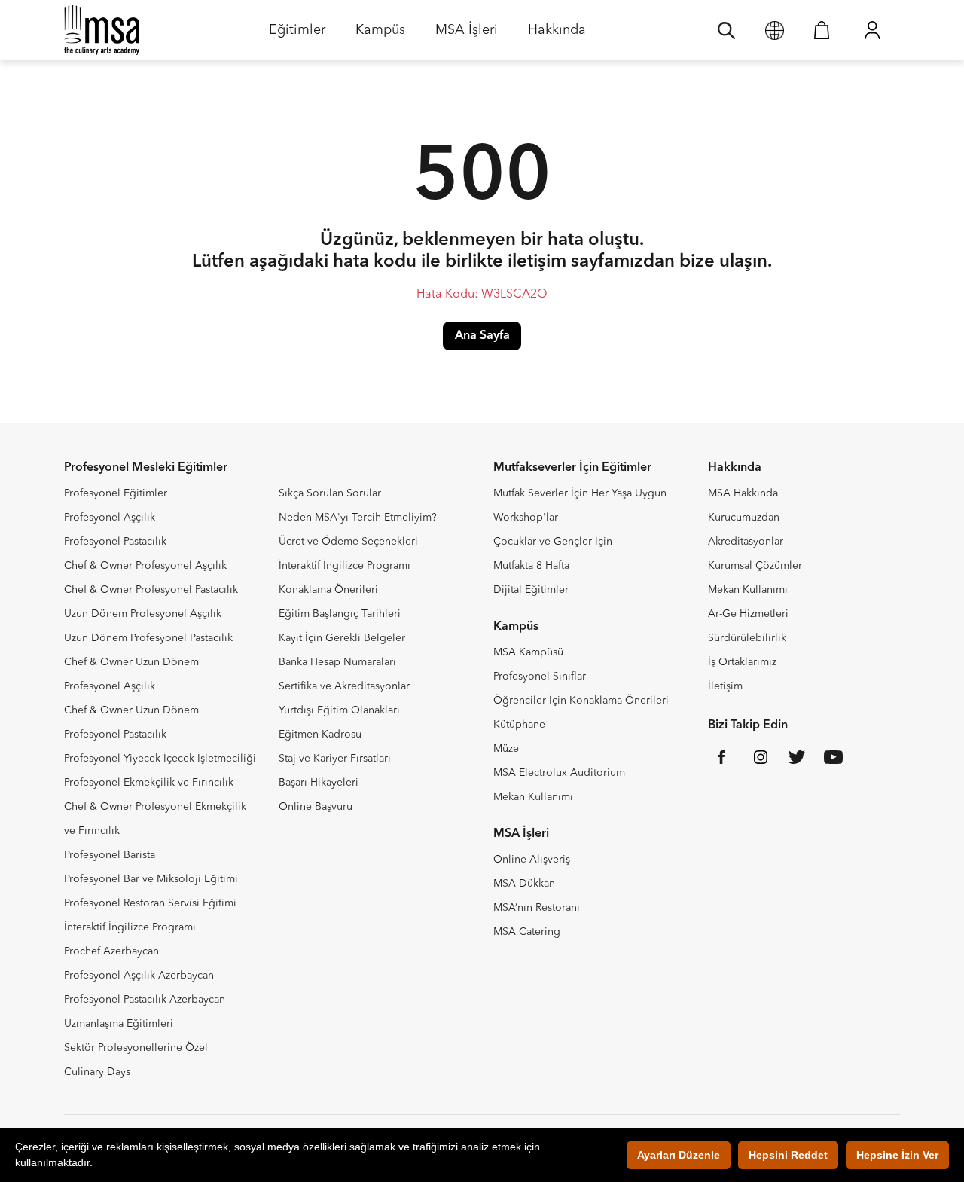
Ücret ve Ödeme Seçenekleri (348, 541)
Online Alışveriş (531, 859)
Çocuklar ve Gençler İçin (552, 541)
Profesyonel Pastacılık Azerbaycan (144, 999)
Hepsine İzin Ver (897, 1155)
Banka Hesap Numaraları (337, 662)
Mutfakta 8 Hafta (531, 565)
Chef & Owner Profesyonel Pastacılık (151, 590)
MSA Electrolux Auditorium (559, 773)
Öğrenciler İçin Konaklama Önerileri (581, 700)
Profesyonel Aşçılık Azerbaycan (139, 975)
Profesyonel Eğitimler (115, 493)
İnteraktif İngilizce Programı (130, 927)
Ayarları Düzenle (678, 1155)
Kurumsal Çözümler (755, 565)
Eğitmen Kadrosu (320, 734)
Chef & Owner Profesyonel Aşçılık (145, 565)
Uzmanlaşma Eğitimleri (118, 1024)
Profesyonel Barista (109, 855)
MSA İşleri (466, 35)
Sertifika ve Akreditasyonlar (344, 686)
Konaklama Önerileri (328, 590)
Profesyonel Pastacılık (115, 541)
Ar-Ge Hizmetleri (748, 614)
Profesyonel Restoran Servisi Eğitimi (150, 903)
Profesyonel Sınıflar (539, 676)
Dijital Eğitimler (531, 590)
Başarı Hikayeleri (318, 782)
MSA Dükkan (524, 883)
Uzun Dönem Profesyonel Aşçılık (142, 614)
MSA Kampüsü (528, 652)
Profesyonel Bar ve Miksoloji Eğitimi (151, 879)
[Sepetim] (821, 30)
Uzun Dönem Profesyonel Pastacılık (148, 638)
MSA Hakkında (743, 493)
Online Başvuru (315, 807)
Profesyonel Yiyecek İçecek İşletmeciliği (160, 758)
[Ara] (726, 30)
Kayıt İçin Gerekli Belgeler (342, 638)
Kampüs (380, 35)
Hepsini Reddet (788, 1155)
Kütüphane (519, 724)
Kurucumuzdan (743, 517)
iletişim (537, 262)
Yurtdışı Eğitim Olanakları (339, 710)
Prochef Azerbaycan (111, 951)
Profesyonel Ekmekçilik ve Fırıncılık (148, 782)
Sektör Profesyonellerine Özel (136, 1048)
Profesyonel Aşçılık (109, 517)
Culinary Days (97, 1072)
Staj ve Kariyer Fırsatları (335, 758)
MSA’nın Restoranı (536, 908)
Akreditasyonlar (745, 541)
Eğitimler (297, 35)
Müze (506, 749)
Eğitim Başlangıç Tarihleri (340, 614)
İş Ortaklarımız (742, 662)
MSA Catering (526, 932)
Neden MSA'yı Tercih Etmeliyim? (358, 517)
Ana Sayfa (482, 336)
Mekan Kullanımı (533, 797)
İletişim (725, 686)
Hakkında (557, 35)
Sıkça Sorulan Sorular (330, 493)
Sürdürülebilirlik (747, 638)
